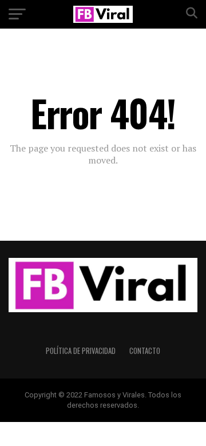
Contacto (144, 350)
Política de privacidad (81, 350)
